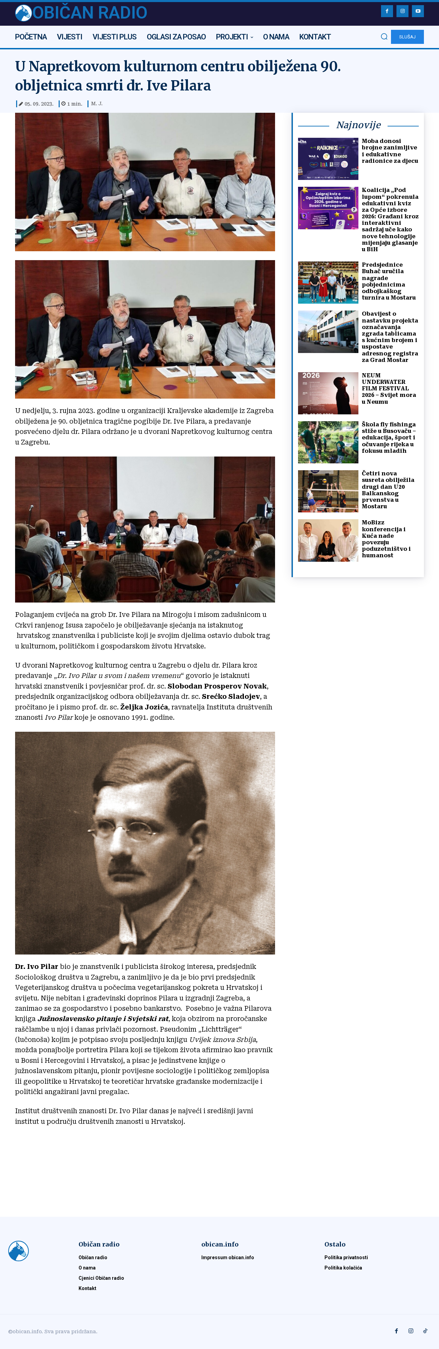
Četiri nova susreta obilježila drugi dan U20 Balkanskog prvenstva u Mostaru (388, 490)
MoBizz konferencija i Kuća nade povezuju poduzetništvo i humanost (386, 539)
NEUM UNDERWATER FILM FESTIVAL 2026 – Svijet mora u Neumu (389, 388)
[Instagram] (402, 11)
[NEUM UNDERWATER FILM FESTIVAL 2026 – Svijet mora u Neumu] (328, 393)
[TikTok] (425, 1331)
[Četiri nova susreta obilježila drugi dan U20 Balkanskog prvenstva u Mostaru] (328, 491)
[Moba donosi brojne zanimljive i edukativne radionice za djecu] (328, 159)
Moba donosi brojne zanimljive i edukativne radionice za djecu (390, 151)
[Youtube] (418, 11)
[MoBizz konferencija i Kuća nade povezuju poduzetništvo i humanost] (328, 540)
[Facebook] (387, 11)
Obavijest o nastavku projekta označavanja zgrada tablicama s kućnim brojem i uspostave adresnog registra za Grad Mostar (390, 337)
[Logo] (35, 1251)
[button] (384, 36)
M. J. (97, 103)
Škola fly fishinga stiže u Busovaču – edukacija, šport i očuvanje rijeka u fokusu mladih (389, 437)
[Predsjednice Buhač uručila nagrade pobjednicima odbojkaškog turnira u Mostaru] (328, 283)
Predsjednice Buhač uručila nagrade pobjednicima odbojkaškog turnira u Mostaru (389, 281)
